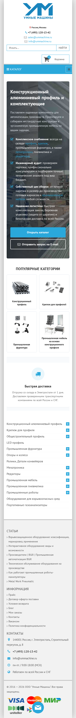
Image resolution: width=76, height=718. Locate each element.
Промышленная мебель (22, 480)
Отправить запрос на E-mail (40, 244)
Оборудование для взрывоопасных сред (33, 498)
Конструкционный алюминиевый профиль (34, 424)
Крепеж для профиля (20, 430)
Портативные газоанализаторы (27, 505)
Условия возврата (18, 603)
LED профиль (15, 442)
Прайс (11, 594)
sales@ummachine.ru (40, 37)
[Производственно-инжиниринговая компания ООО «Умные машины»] (38, 11)
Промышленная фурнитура (24, 449)
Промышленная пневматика (25, 486)
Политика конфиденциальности (27, 625)
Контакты (13, 617)
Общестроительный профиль (25, 436)
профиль (31, 143)
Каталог (15, 69)
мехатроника (24, 152)
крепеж (43, 143)
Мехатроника (15, 467)
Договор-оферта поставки (23, 599)
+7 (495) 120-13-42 (39, 32)
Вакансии (13, 621)
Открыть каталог (38, 232)
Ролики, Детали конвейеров (25, 461)
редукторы (23, 156)
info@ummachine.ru (39, 41)
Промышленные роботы (22, 492)
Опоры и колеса (17, 455)
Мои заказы (15, 612)
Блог (11, 608)
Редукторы (13, 474)
